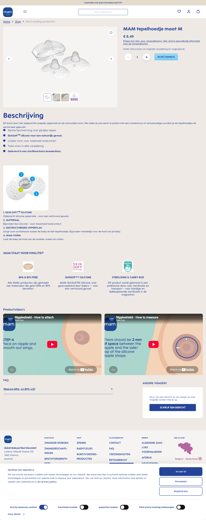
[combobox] (103, 12)
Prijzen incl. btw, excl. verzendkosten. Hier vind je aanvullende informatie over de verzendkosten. (161, 42)
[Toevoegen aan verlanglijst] (111, 32)
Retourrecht (118, 459)
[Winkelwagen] (198, 11)
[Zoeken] (125, 12)
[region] (60, 66)
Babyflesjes (85, 448)
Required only (181, 491)
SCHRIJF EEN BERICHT (173, 407)
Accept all (181, 471)
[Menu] (25, 12)
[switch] (84, 507)
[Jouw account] (188, 11)
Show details (14, 514)
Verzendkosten (119, 454)
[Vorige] (8, 59)
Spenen (81, 442)
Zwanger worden (56, 442)
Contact (115, 442)
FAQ (111, 448)
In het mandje (166, 57)
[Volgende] (111, 59)
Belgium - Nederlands (186, 459)
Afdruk (147, 457)
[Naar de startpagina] (8, 12)
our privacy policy (47, 481)
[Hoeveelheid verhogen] (146, 57)
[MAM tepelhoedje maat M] (60, 59)
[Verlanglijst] (179, 11)
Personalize (181, 481)
